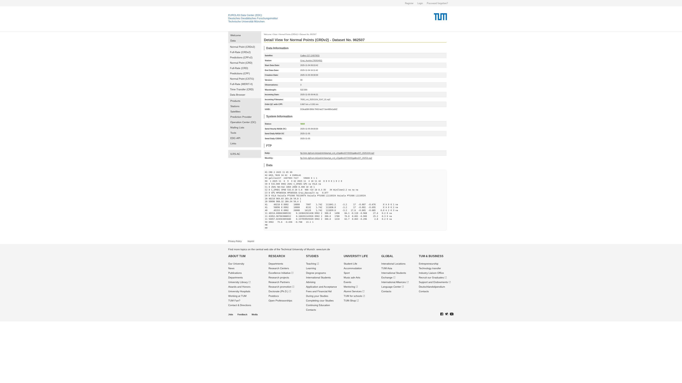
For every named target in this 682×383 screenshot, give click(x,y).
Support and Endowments (433, 282)
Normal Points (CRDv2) (288, 34)
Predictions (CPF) (240, 73)
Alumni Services (353, 291)
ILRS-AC (235, 153)
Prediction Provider (241, 116)
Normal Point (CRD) (241, 62)
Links (233, 143)
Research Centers (279, 268)
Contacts (311, 309)
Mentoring (349, 286)
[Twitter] (446, 314)
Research (277, 256)
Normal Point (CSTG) (242, 78)
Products (235, 100)
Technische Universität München (246, 21)
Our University (236, 263)
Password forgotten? (437, 3)
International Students (318, 277)
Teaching (311, 263)
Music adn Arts (352, 277)
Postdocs (274, 296)
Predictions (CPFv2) (241, 57)
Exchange (387, 277)
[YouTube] (452, 314)
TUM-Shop (350, 300)
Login (420, 3)
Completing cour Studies (320, 300)
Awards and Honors (239, 286)
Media (255, 314)
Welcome (235, 35)
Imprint (251, 241)
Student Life (350, 263)
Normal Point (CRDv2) (242, 46)
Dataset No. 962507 (308, 34)
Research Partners (279, 282)
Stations (234, 106)
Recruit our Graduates (431, 277)
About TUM (236, 256)
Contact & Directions (239, 305)
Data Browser (237, 94)
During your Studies (317, 296)
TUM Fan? (234, 300)
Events (347, 282)
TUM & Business (431, 256)
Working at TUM (237, 296)
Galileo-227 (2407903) (310, 55)
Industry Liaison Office (431, 272)
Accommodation (353, 268)
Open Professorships (280, 300)
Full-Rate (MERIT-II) (241, 84)
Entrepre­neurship (428, 263)
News (231, 268)
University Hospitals (239, 291)
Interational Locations (393, 263)
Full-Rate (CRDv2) (240, 52)
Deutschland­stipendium (432, 286)
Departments (235, 277)
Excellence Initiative (280, 272)
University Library (238, 282)
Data (233, 40)
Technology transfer (430, 268)
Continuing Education (318, 305)
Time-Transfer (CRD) (242, 89)
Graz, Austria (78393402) (311, 60)
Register (409, 3)
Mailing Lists (237, 127)
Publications (235, 272)
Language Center (391, 286)
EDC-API (235, 138)
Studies (312, 256)
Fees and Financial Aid (319, 291)
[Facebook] (441, 314)
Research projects (279, 277)
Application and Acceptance (321, 286)
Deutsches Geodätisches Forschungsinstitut (253, 18)
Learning (311, 268)
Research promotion (280, 286)
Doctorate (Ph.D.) (278, 291)
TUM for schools (353, 296)
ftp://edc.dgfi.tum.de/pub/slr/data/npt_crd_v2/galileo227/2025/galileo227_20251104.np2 (337, 153)
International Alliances (393, 282)
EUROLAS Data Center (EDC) (245, 15)
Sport (347, 272)
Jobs (230, 314)
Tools (233, 132)
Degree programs (316, 272)
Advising (310, 282)
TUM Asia (386, 268)
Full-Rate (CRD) (239, 68)
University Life (356, 256)
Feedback (242, 314)
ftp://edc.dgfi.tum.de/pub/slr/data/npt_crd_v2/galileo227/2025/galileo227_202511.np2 (336, 158)
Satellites (235, 111)
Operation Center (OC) (243, 122)
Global (387, 256)
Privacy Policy (235, 241)
